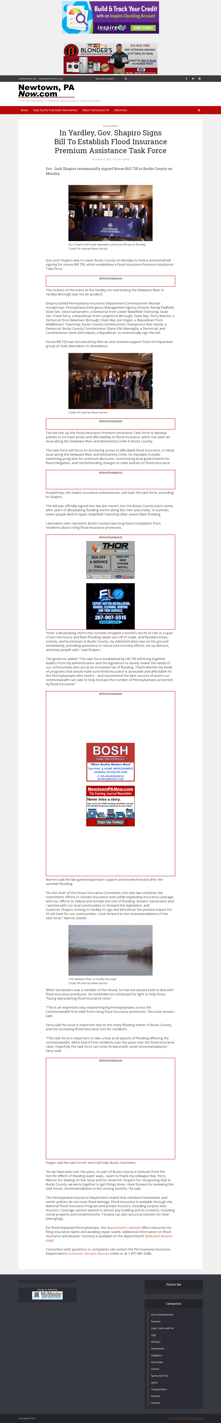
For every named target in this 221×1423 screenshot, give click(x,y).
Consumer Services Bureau (88, 1253)
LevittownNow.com (27, 78)
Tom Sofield (123, 159)
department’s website (123, 1227)
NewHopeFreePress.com (51, 78)
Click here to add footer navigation (186, 1418)
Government (110, 126)
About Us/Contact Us (95, 110)
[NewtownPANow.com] (46, 91)
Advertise (120, 110)
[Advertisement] (110, 720)
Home (24, 110)
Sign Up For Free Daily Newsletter (55, 110)
